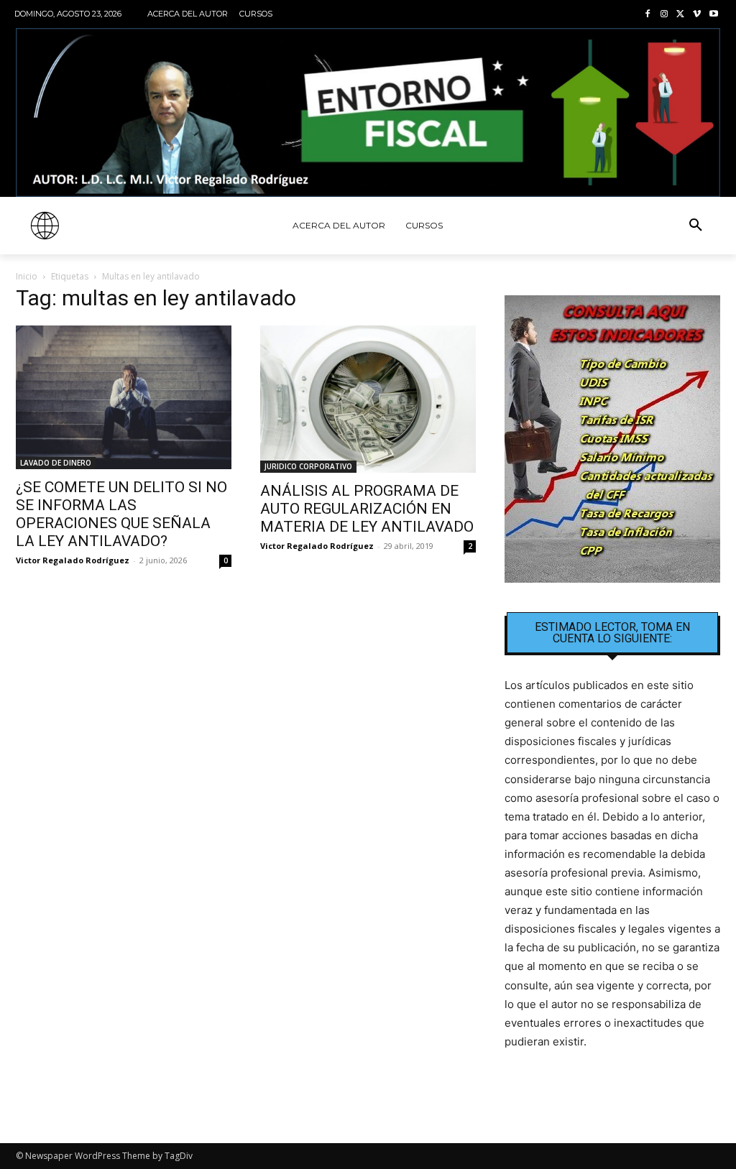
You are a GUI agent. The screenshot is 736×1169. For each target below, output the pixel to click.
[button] (695, 225)
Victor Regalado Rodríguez (72, 560)
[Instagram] (664, 14)
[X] (681, 14)
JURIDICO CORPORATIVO (308, 466)
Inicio (26, 276)
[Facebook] (648, 14)
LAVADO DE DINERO (55, 463)
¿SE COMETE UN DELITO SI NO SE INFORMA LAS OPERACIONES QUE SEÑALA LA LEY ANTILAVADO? (121, 514)
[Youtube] (713, 14)
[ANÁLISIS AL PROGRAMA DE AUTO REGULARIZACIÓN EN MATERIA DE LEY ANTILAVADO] (368, 399)
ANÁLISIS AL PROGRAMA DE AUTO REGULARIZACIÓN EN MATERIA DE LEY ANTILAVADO (367, 508)
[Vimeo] (697, 14)
